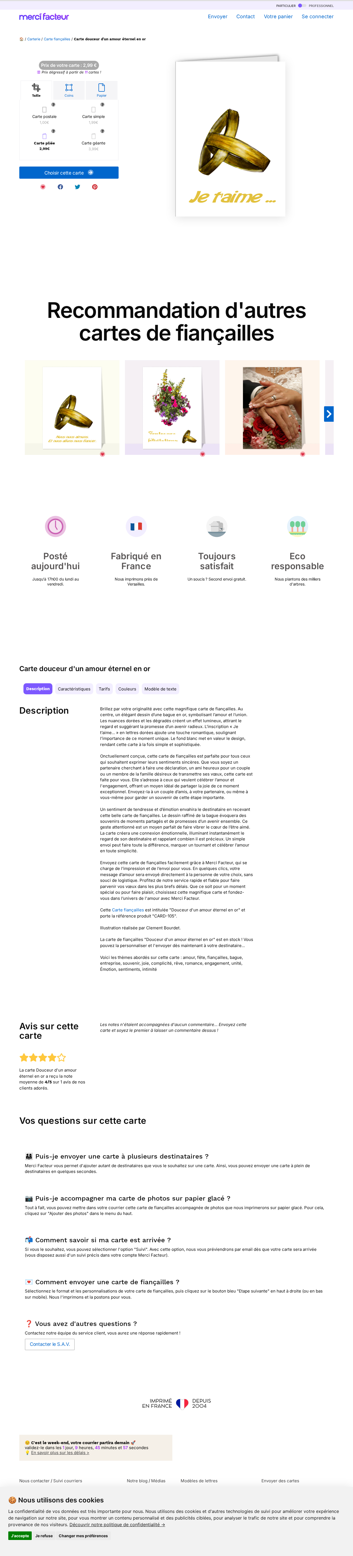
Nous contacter (34, 1480)
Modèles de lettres (199, 1480)
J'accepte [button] (20, 1535)
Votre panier (278, 16)
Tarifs (104, 689)
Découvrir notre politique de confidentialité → (117, 1524)
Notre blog (137, 1480)
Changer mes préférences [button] (83, 1535)
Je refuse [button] (44, 1535)
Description (38, 688)
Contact (245, 16)
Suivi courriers (67, 1480)
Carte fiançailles (57, 39)
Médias (158, 1480)
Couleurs (127, 689)
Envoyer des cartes (280, 1480)
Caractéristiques (74, 689)
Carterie (33, 39)
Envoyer (217, 16)
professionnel (321, 5)
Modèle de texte (160, 689)
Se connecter (318, 16)
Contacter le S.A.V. (50, 1344)
